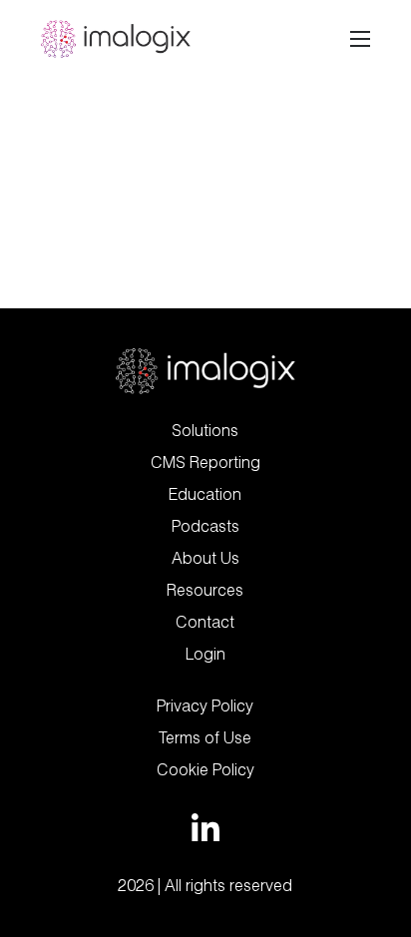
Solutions (205, 430)
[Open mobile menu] (360, 39)
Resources (205, 590)
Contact (205, 622)
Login (205, 654)
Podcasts (205, 526)
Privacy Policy (205, 705)
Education (205, 494)
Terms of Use (205, 737)
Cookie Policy (205, 769)
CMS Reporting (205, 462)
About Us (205, 558)
